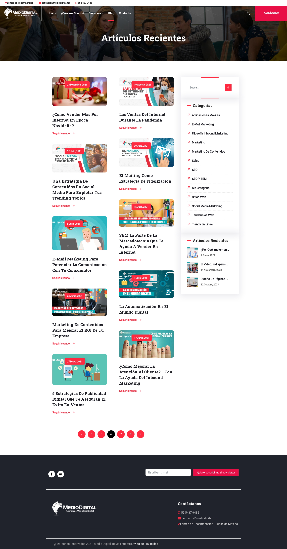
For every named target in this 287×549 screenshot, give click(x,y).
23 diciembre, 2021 (77, 84)
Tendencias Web (203, 215)
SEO (194, 169)
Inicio (52, 13)
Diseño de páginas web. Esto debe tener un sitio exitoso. (215, 279)
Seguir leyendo (56, 83)
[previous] (82, 434)
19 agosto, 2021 (142, 84)
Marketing (198, 142)
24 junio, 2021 (74, 296)
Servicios (95, 13)
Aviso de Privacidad (145, 544)
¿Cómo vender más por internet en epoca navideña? (75, 120)
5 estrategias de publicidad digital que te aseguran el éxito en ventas (79, 399)
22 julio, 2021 (74, 151)
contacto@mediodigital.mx (55, 2)
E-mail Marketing (203, 124)
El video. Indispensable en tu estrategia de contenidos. (215, 264)
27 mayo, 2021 (74, 361)
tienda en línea (202, 224)
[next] (140, 434)
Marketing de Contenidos (208, 151)
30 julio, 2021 (141, 145)
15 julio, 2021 (141, 207)
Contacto (125, 13)
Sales (195, 160)
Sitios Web (199, 197)
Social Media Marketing (207, 206)
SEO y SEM (199, 178)
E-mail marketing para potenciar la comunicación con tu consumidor (79, 264)
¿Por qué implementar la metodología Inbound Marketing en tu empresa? (215, 249)
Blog (111, 13)
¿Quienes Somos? (72, 13)
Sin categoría (200, 188)
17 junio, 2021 (141, 338)
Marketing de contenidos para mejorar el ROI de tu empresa (78, 330)
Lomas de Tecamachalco (20, 2)
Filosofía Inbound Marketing (210, 133)
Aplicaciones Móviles (206, 115)
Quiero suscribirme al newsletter (216, 472)
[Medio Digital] (20, 13)
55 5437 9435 (84, 2)
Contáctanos (271, 12)
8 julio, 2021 (73, 223)
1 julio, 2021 (140, 278)
